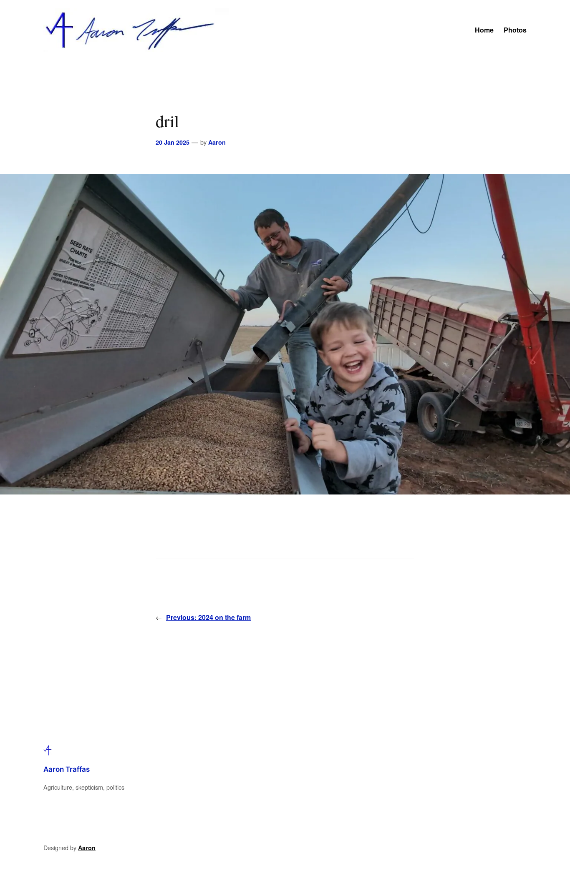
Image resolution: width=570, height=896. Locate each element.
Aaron (217, 142)
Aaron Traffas (66, 769)
